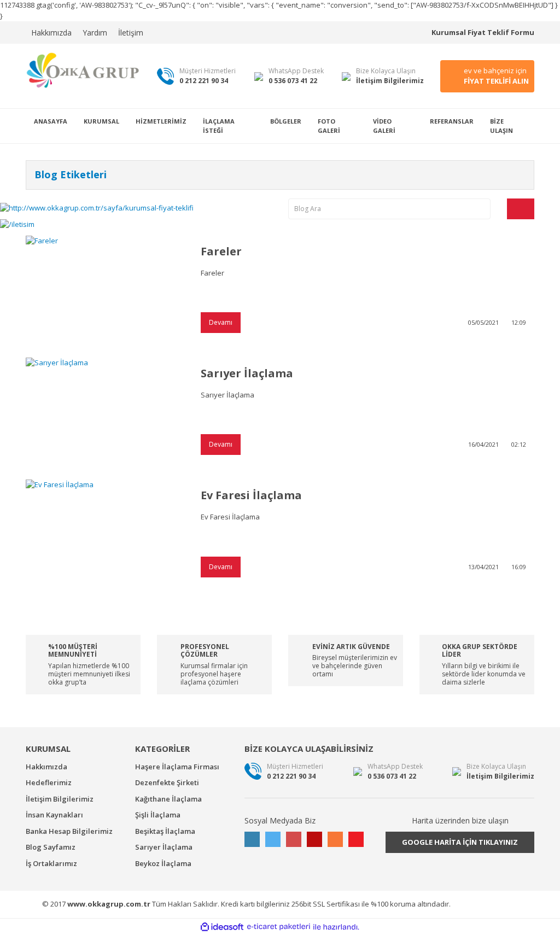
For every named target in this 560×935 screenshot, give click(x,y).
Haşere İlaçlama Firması (177, 767)
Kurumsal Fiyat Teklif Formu (482, 32)
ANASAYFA (50, 121)
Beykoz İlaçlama (163, 863)
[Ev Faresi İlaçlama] (105, 532)
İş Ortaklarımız (51, 863)
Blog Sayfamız (50, 847)
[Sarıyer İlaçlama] (105, 410)
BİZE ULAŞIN (501, 126)
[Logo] (83, 70)
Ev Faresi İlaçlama (251, 495)
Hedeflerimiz (49, 782)
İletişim (130, 32)
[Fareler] (105, 288)
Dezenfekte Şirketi (167, 782)
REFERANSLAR (452, 121)
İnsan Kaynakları (54, 815)
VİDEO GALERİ (384, 126)
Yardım (95, 32)
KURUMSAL (101, 121)
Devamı (220, 322)
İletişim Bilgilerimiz (60, 799)
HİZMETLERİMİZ (161, 121)
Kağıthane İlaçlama (168, 799)
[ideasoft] (222, 926)
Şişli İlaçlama (157, 815)
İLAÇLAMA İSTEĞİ (219, 126)
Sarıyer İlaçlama (247, 373)
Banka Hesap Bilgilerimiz (69, 831)
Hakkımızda (51, 32)
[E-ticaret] (279, 926)
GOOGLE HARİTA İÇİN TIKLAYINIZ (460, 842)
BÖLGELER (285, 121)
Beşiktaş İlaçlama (165, 831)
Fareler (221, 251)
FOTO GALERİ (329, 126)
